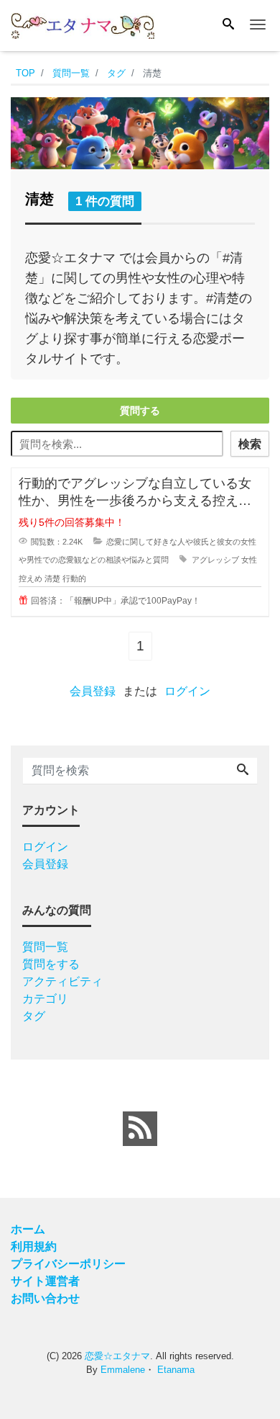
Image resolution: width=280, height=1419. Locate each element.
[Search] (228, 25)
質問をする (51, 964)
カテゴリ (45, 999)
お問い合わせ (45, 1298)
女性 (249, 559)
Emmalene (123, 1369)
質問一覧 (45, 947)
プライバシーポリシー (68, 1264)
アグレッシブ (215, 559)
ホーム (28, 1229)
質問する (140, 410)
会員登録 (93, 691)
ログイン (187, 691)
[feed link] (140, 1128)
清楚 (52, 578)
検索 (249, 444)
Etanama (176, 1369)
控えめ (30, 578)
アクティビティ (62, 981)
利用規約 (34, 1246)
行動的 (74, 578)
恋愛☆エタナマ (117, 1356)
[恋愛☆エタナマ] (82, 24)
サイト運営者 (45, 1281)
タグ (33, 1016)
